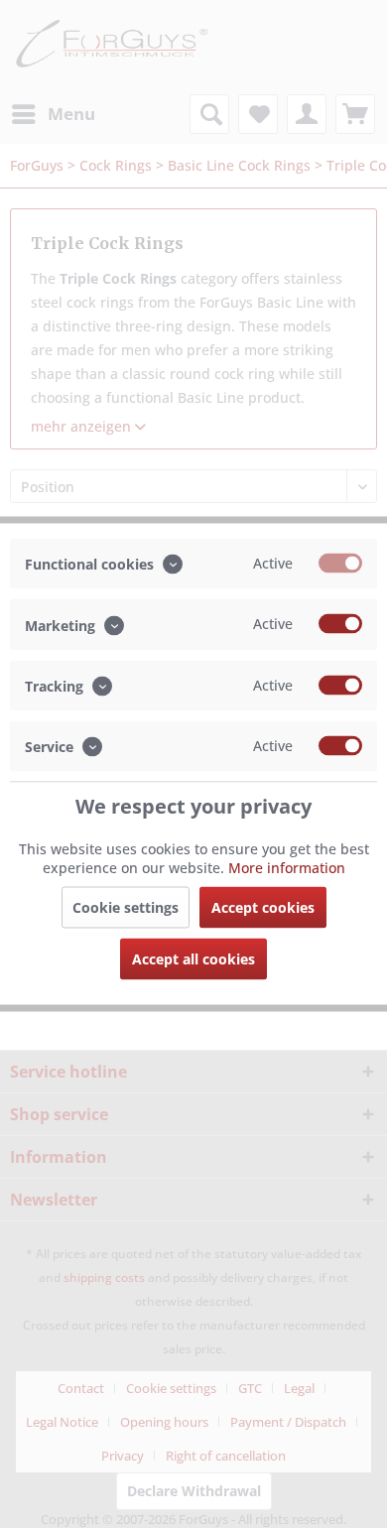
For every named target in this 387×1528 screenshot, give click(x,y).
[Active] (340, 563)
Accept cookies (263, 907)
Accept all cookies (193, 959)
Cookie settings (125, 907)
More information (286, 867)
